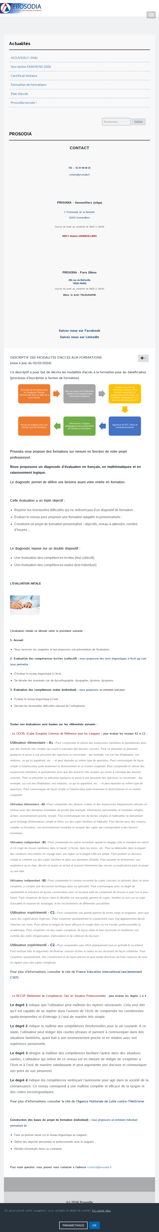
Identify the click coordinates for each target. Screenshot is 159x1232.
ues (97, 733)
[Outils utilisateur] (143, 358)
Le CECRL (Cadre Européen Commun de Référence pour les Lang (53, 733)
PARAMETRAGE (73, 1225)
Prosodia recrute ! (23, 102)
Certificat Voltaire (24, 76)
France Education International (98, 971)
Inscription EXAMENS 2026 (31, 66)
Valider (138, 121)
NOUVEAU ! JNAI (24, 58)
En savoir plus (101, 1210)
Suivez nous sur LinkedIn (79, 337)
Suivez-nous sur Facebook (79, 330)
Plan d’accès (19, 93)
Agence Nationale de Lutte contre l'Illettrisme (110, 1101)
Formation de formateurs (29, 84)
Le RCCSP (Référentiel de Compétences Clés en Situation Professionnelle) (59, 995)
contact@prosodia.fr (99, 1167)
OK (94, 1225)
